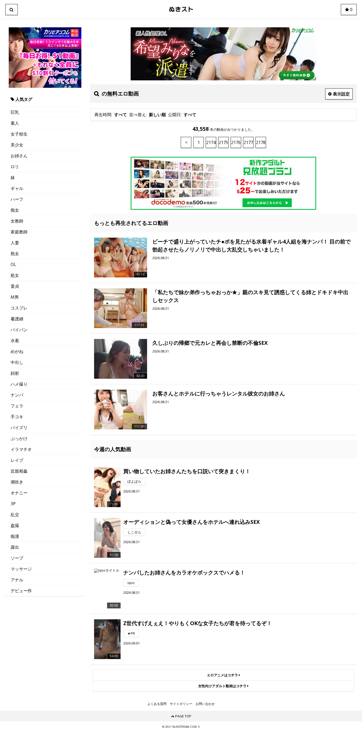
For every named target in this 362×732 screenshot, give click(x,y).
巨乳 (15, 112)
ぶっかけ (19, 438)
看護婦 (17, 319)
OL (13, 264)
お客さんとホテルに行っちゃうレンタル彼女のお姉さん (218, 393)
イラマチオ (21, 449)
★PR (131, 633)
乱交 (15, 514)
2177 (248, 142)
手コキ (17, 417)
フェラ (17, 406)
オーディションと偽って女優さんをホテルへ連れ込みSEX (191, 521)
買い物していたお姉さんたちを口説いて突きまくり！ (186, 471)
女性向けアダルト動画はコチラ (222, 685)
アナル (17, 580)
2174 (211, 142)
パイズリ (19, 427)
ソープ (17, 558)
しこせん (134, 532)
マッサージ (21, 569)
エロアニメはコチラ (223, 675)
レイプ (17, 460)
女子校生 (19, 134)
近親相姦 (19, 471)
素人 (15, 123)
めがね (17, 351)
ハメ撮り (19, 384)
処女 (15, 275)
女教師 (17, 221)
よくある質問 (156, 703)
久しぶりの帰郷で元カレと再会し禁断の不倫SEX (210, 342)
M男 (15, 297)
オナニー (19, 493)
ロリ (15, 166)
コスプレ (19, 308)
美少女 (17, 145)
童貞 (15, 286)
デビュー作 (21, 591)
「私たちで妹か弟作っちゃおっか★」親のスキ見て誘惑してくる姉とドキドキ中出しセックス (250, 296)
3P (13, 504)
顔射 (15, 373)
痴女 (15, 210)
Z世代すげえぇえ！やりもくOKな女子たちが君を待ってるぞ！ (197, 623)
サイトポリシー (181, 703)
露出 (15, 547)
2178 (261, 142)
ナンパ (17, 395)
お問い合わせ (205, 703)
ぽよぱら (134, 481)
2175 (223, 142)
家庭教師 (19, 232)
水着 (15, 340)
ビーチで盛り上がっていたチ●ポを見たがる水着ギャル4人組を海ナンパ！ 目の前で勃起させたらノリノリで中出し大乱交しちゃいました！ (251, 245)
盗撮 (15, 525)
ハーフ (17, 199)
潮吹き (17, 482)
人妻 (15, 243)
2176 (236, 142)
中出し (17, 362)
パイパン (19, 330)
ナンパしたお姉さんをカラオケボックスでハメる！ (184, 572)
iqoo (131, 582)
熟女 (15, 253)
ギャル (17, 188)
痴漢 (15, 536)
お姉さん (19, 156)
